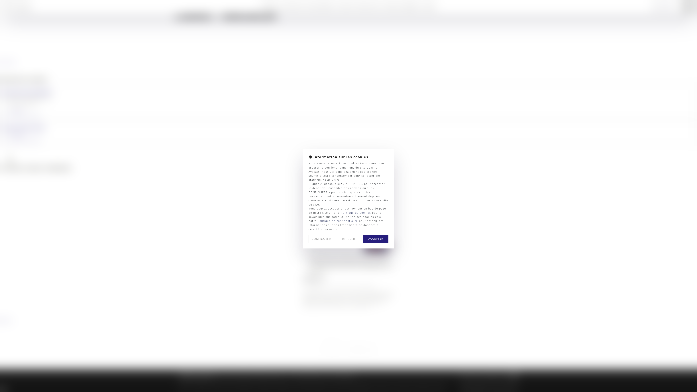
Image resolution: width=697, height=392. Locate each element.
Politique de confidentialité (338, 221)
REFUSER (348, 238)
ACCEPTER (375, 238)
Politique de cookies (356, 212)
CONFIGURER (321, 238)
